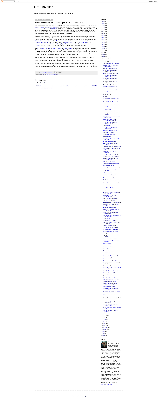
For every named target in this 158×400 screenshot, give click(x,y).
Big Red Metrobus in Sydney (109, 220)
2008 (103, 56)
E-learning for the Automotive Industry (111, 167)
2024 (103, 25)
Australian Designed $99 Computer (111, 154)
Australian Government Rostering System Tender (110, 108)
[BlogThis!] (57, 72)
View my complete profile (106, 384)
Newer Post (38, 85)
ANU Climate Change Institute (110, 68)
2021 (103, 31)
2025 (103, 23)
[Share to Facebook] (60, 72)
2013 (103, 46)
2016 (103, 41)
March (104, 325)
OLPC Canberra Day (108, 96)
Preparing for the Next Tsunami (110, 130)
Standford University (82, 42)
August (105, 315)
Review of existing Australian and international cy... (110, 66)
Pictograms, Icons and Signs (109, 177)
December (105, 58)
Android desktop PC (107, 93)
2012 (103, 48)
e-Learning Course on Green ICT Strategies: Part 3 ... (110, 82)
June (104, 319)
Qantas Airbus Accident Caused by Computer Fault (111, 210)
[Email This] (55, 72)
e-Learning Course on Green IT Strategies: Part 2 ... (110, 90)
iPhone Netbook (107, 218)
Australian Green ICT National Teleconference (110, 128)
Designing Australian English (109, 207)
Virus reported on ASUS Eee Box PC (111, 229)
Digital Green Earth (107, 172)
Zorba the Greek (107, 245)
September (106, 313)
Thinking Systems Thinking (109, 286)
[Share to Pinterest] (61, 72)
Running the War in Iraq (108, 132)
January (105, 329)
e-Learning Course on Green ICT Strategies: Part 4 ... (110, 79)
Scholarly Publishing (54, 74)
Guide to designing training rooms (110, 265)
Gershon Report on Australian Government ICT (110, 196)
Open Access (47, 74)
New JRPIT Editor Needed (109, 200)
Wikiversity (66, 40)
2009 (103, 54)
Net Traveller (43, 7)
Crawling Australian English (109, 225)
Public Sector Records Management (111, 156)
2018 (103, 37)
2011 (103, 50)
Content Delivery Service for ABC (110, 231)
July (104, 317)
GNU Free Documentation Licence (43, 40)
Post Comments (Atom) (46, 88)
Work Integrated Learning (109, 253)
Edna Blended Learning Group (110, 277)
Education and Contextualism (109, 141)
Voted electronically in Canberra (110, 174)
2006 (103, 333)
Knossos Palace (107, 248)
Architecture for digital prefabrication (111, 163)
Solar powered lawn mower (109, 134)
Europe (40, 74)
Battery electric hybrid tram (109, 275)
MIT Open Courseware (69, 42)
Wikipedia (57, 40)
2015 (103, 42)
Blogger (85, 396)
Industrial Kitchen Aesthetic (109, 161)
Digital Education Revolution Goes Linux (112, 202)
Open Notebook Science (108, 165)
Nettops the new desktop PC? (110, 260)
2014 (103, 44)
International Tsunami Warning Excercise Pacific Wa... (110, 87)
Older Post (94, 85)
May (104, 321)
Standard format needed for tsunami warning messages (111, 159)
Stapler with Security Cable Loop (110, 73)
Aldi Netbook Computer (108, 176)
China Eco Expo (107, 125)
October (105, 61)
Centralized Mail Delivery (109, 111)
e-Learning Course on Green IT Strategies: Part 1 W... (110, 123)
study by (51, 28)
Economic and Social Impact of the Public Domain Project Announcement (54, 48)
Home (66, 85)
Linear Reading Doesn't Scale (110, 238)
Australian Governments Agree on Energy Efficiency (110, 273)
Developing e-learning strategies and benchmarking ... (111, 193)
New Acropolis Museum (108, 258)
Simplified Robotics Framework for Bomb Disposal (111, 102)
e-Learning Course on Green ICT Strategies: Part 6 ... (110, 71)
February (105, 327)
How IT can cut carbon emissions (110, 198)
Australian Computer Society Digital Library (57, 43)
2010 (103, 52)
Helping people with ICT (108, 233)
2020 (103, 33)
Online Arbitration (107, 136)
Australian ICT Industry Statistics (110, 227)
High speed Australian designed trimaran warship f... (110, 256)
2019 (103, 35)
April (104, 323)
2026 (103, 21)
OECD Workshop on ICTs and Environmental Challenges (110, 120)
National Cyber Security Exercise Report (112, 146)
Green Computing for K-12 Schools (111, 63)
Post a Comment (41, 82)
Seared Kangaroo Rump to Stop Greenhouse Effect (110, 186)
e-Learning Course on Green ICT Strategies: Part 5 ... (110, 76)
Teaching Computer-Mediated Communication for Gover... (110, 284)
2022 (103, 29)
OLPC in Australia (107, 94)
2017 (103, 39)
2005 (103, 335)
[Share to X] (58, 72)
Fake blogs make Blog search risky (111, 279)
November (105, 60)
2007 (103, 331)
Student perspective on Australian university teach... (110, 213)
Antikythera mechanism (108, 247)
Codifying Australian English (109, 281)
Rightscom (56, 28)
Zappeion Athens (107, 243)
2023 (103, 27)
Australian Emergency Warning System (112, 270)
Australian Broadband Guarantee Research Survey (110, 305)
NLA (43, 74)
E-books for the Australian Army (110, 84)
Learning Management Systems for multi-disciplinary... (111, 301)
